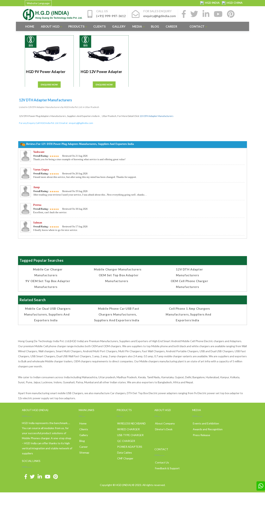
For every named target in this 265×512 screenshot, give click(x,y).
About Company (164, 423)
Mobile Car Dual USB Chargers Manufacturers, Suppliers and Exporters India (47, 314)
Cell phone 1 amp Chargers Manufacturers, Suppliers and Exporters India (188, 314)
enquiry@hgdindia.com (81, 123)
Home (29, 26)
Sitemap (84, 452)
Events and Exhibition (205, 423)
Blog (155, 26)
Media (137, 26)
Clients (99, 26)
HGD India (212, 2)
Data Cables (124, 452)
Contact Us (161, 462)
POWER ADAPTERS (129, 446)
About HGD (50, 26)
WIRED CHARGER (128, 429)
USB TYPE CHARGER (130, 435)
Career (171, 26)
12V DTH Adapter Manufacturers (156, 116)
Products (76, 26)
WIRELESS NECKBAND (131, 423)
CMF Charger (125, 458)
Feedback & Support (167, 468)
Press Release (201, 435)
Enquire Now (49, 84)
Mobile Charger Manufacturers (117, 269)
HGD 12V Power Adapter (101, 72)
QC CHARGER (126, 440)
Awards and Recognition (207, 429)
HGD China (233, 2)
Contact (197, 26)
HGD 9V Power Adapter (45, 72)
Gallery (119, 26)
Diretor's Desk (163, 429)
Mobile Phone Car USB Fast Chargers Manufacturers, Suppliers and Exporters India (116, 314)
